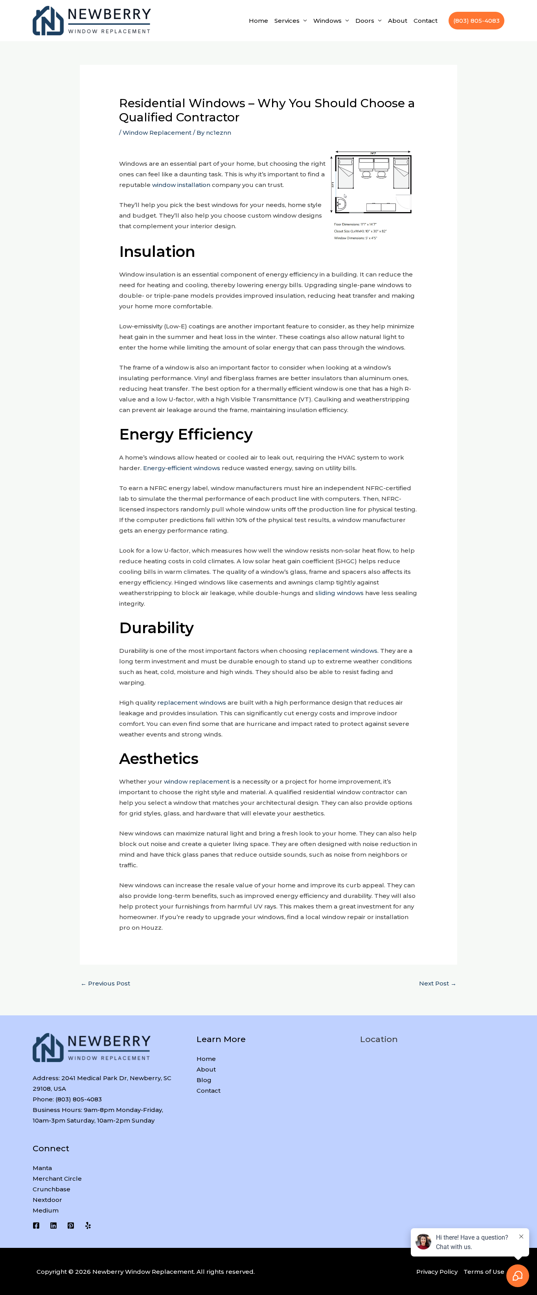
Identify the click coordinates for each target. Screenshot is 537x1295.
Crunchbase (51, 1189)
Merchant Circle (57, 1178)
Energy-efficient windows (181, 468)
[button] (476, 20)
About (397, 20)
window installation (181, 185)
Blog (204, 1080)
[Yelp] (88, 1225)
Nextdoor (47, 1199)
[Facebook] (36, 1225)
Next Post (437, 983)
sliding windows (339, 593)
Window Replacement (157, 132)
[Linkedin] (53, 1225)
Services (287, 20)
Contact (426, 20)
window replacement (197, 781)
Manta (42, 1168)
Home (258, 20)
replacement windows (343, 650)
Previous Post (105, 983)
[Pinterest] (70, 1225)
